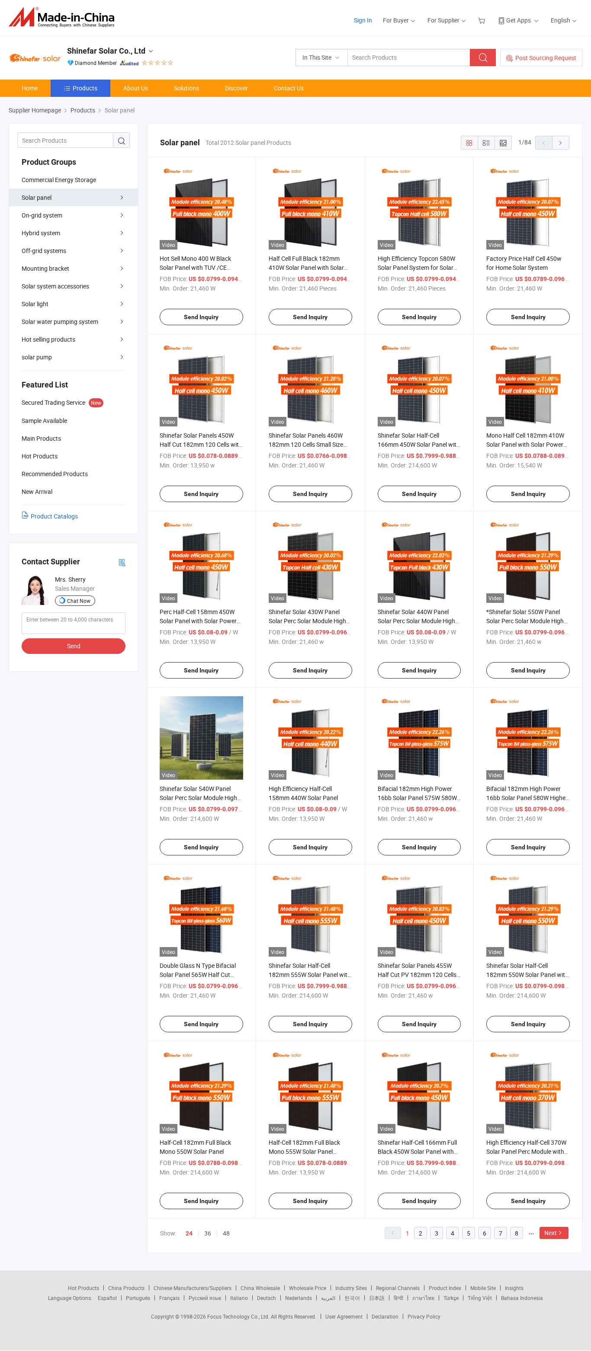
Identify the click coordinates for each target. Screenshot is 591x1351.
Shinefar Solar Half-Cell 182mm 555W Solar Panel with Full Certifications (310, 974)
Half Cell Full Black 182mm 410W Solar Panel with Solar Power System (306, 267)
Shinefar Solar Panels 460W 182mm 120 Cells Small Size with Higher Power (306, 444)
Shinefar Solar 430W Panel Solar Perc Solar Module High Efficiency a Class (307, 621)
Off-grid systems (44, 251)
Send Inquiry (201, 317)
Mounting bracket (45, 268)
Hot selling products (48, 339)
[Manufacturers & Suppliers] (64, 17)
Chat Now (78, 600)
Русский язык (205, 1297)
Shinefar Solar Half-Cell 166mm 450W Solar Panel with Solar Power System (419, 444)
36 (207, 1233)
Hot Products (83, 1287)
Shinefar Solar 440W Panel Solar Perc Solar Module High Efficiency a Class (416, 621)
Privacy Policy (424, 1316)
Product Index (445, 1287)
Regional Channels (398, 1287)
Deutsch (266, 1297)
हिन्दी (398, 1297)
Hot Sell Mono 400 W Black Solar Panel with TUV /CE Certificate (195, 267)
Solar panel (36, 197)
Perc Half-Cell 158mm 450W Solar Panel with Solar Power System (198, 621)
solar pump (37, 357)
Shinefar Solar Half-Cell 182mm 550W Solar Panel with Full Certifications (527, 974)
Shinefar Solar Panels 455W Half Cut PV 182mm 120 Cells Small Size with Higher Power (417, 974)
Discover (236, 88)
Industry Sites (351, 1287)
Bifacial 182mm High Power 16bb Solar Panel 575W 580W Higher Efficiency (417, 797)
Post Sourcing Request (545, 58)
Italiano (239, 1297)
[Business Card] (122, 562)
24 (189, 1233)
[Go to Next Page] (560, 142)
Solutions (186, 88)
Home (30, 88)
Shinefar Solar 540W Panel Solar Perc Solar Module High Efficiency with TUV (198, 797)
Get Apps (518, 20)
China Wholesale (260, 1287)
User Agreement (344, 1316)
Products (85, 88)
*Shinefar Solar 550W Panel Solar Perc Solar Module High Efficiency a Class (525, 621)
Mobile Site (483, 1287)
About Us (135, 88)
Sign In (363, 20)
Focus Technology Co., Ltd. (239, 1316)
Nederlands (298, 1297)
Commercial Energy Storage (59, 180)
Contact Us (289, 88)
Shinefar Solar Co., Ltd (106, 50)
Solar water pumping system (60, 321)
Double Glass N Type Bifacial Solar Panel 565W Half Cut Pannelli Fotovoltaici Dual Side (200, 974)
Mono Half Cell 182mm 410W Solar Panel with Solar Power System (525, 444)
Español (107, 1297)
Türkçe (451, 1297)
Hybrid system (41, 233)
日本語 (377, 1297)
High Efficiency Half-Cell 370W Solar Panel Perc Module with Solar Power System (526, 1151)
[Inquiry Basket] (482, 20)
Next (550, 1233)
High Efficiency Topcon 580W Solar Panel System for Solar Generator (416, 267)
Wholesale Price (307, 1287)
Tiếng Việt (480, 1297)
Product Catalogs (54, 516)
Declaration (385, 1316)
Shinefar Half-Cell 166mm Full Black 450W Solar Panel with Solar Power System (417, 1151)
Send (73, 646)
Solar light (35, 304)
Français (169, 1297)
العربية (328, 1297)
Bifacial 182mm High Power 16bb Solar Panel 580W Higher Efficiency (527, 797)
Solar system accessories (55, 286)
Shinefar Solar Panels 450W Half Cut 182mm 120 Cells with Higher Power (201, 444)
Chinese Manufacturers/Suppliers (192, 1287)
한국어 (352, 1297)
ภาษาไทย (423, 1297)
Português (138, 1297)
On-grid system (42, 215)
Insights (514, 1287)
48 (226, 1233)
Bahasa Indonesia (522, 1297)
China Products (126, 1287)
